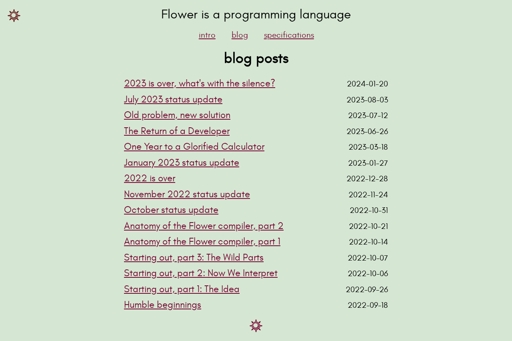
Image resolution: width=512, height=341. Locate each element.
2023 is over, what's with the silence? (199, 83)
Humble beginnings (162, 305)
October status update (171, 210)
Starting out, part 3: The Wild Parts (194, 257)
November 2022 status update (187, 194)
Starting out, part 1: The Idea (182, 289)
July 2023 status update (173, 99)
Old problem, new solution (177, 115)
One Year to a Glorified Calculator (194, 146)
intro (207, 35)
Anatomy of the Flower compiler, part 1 (202, 241)
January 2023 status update (181, 162)
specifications (289, 35)
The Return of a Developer (177, 131)
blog (240, 35)
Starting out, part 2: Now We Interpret (201, 273)
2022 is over (149, 178)
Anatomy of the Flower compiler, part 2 (204, 226)
